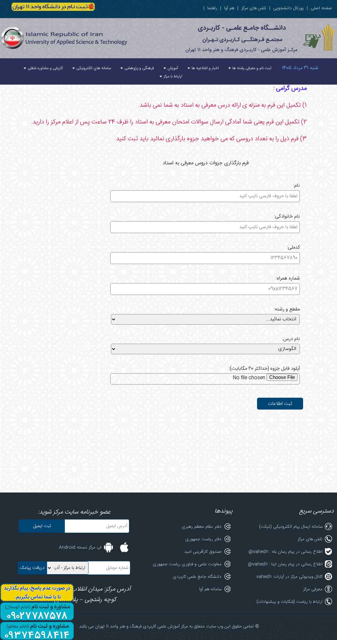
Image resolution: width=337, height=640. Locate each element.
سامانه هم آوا (210, 589)
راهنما (212, 8)
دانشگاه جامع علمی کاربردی (197, 576)
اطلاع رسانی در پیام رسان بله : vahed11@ (285, 551)
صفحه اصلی (321, 8)
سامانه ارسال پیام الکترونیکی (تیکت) (291, 526)
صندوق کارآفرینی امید (202, 551)
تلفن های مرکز (253, 8)
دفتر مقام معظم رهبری (201, 526)
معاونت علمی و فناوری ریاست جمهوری (187, 564)
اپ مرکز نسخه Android (80, 547)
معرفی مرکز (313, 589)
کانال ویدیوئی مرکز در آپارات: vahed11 (289, 576)
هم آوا (229, 8)
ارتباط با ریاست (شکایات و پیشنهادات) (289, 601)
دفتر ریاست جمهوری (203, 539)
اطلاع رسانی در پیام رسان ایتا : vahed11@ (285, 564)
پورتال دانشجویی (288, 8)
